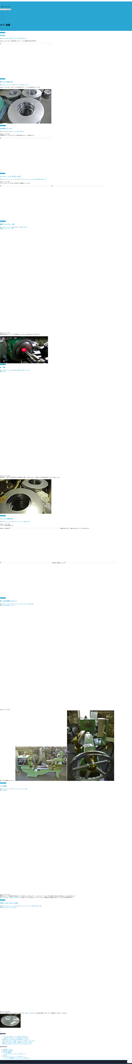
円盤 (15, 370)
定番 (7, 38)
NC (21, 179)
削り (18, 131)
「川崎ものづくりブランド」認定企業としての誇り (15, 1038)
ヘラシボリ (8, 84)
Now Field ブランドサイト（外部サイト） (16, 16)
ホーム (4, 28)
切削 (18, 38)
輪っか (25, 84)
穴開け (38, 179)
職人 (24, 38)
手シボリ (26, 603)
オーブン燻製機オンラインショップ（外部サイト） (18, 1058)
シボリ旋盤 (3, 786)
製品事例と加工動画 (8, 13)
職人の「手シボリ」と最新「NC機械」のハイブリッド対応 (17, 1042)
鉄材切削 (5, 30)
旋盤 (21, 38)
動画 (13, 227)
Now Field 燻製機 (7, 14)
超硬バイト (43, 179)
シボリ (15, 603)
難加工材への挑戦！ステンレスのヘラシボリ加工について (17, 1043)
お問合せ (5, 18)
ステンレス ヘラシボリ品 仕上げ (10, 176)
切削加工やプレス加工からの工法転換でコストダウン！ (16, 1039)
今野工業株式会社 (9, 3)
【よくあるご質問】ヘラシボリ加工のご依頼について (16, 1036)
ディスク (14, 38)
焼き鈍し (37, 905)
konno (3, 38)
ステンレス (8, 179)
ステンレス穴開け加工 (6, 518)
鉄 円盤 (2, 367)
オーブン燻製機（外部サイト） (13, 21)
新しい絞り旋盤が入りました (8, 601)
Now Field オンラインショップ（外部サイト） (14, 19)
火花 (24, 227)
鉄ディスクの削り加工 (6, 82)
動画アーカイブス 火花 (7, 224)
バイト (21, 521)
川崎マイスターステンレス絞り (9, 903)
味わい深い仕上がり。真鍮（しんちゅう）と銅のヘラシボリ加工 (19, 1040)
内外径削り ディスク (6, 128)
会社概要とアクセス (8, 12)
